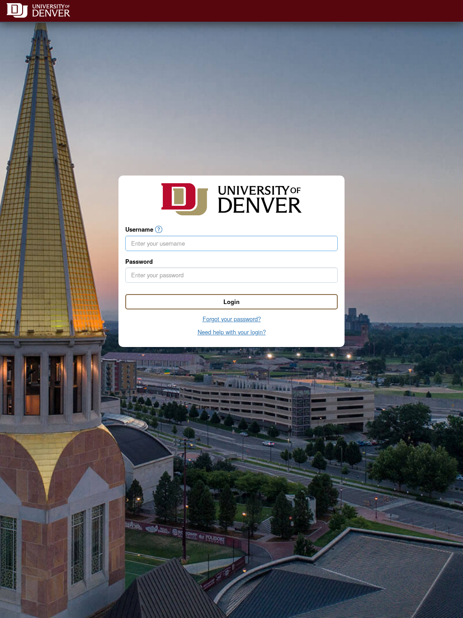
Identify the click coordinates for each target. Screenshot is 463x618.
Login (231, 301)
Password (139, 261)
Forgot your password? (232, 318)
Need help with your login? (232, 332)
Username (139, 229)
